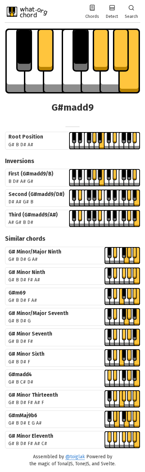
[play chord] (104, 140)
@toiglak (75, 457)
